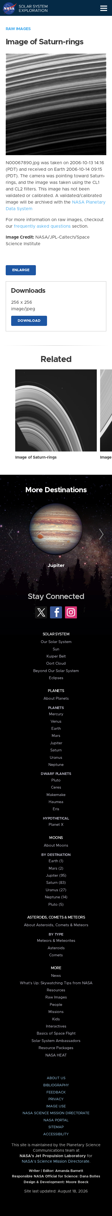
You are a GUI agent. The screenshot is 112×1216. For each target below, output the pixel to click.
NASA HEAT (56, 1055)
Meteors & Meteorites (56, 941)
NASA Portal (56, 1120)
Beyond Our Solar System (56, 671)
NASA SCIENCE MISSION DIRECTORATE (56, 1113)
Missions (56, 1012)
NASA (7, 8)
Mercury (56, 714)
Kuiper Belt (56, 656)
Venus (56, 721)
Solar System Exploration (30, 8)
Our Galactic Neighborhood (30, 21)
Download (29, 321)
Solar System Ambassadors (56, 1041)
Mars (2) (56, 868)
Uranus (56, 758)
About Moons (56, 845)
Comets (56, 955)
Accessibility (56, 1134)
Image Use (56, 1106)
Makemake (56, 795)
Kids (56, 1019)
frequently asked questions (42, 226)
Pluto (56, 780)
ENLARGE (20, 270)
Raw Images (18, 29)
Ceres (56, 787)
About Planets (56, 698)
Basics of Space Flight (56, 1033)
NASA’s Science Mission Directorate (55, 1161)
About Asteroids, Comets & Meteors (56, 925)
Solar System (56, 634)
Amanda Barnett (69, 1171)
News (56, 976)
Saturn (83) (56, 883)
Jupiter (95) (56, 876)
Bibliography (56, 1085)
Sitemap (56, 1127)
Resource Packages (56, 1048)
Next (100, 534)
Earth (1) (56, 861)
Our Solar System (56, 642)
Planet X (56, 825)
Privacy (56, 1099)
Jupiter (56, 565)
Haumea (56, 802)
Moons (56, 838)
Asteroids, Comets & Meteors (56, 917)
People (56, 1005)
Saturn (56, 750)
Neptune (56, 765)
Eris (56, 809)
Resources (56, 990)
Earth (56, 729)
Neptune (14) (56, 897)
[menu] (104, 8)
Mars (56, 736)
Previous (11, 534)
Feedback (56, 1092)
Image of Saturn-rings (36, 457)
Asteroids (56, 948)
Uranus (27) (56, 890)
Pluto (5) (56, 905)
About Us (56, 1078)
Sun (56, 649)
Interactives (56, 1026)
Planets (56, 691)
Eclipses (56, 678)
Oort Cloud (56, 663)
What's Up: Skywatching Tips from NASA (56, 983)
